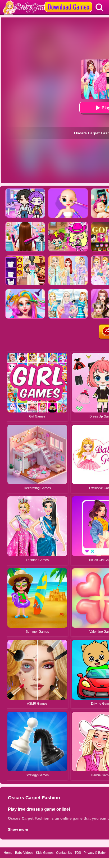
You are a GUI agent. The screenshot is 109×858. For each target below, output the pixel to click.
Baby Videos (24, 853)
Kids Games (44, 853)
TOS (78, 853)
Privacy (89, 853)
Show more (18, 829)
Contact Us (64, 853)
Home (8, 853)
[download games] (68, 2)
